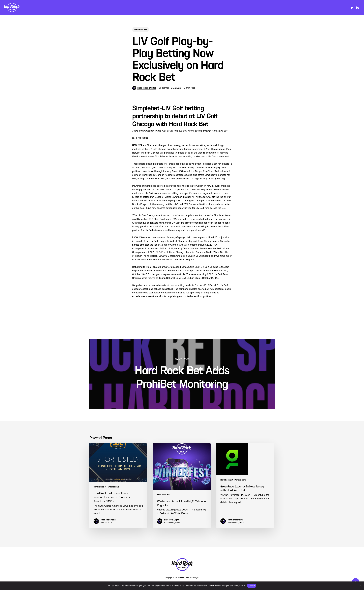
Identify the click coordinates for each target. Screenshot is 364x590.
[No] (360, 585)
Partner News (240, 479)
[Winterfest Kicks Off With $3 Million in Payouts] (182, 485)
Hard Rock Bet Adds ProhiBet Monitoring (182, 374)
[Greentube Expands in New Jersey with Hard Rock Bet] (245, 485)
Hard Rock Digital (146, 88)
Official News (113, 486)
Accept (251, 585)
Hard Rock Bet (140, 29)
